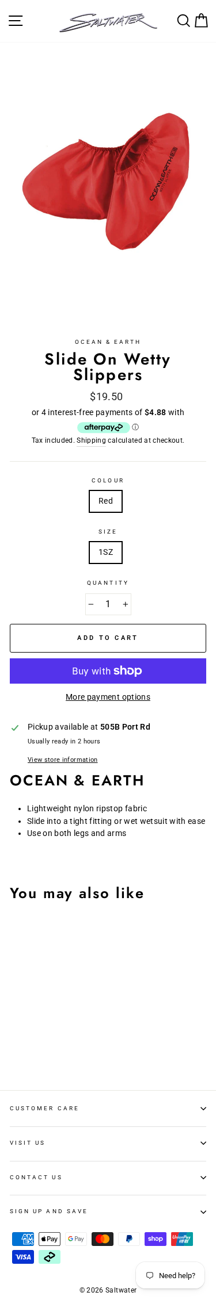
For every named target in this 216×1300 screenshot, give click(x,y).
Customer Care (44, 1108)
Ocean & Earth (108, 342)
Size (108, 531)
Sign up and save (49, 1211)
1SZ (105, 552)
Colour (108, 480)
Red (105, 500)
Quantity (107, 583)
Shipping (91, 440)
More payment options (108, 696)
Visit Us (28, 1143)
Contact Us (36, 1177)
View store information (62, 760)
